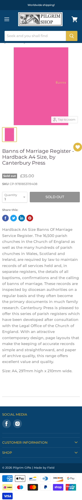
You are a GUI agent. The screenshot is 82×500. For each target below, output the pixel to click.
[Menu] (6, 19)
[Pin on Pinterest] (29, 218)
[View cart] (74, 19)
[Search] (71, 36)
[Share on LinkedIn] (21, 218)
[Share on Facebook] (5, 218)
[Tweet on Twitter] (13, 218)
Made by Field (44, 467)
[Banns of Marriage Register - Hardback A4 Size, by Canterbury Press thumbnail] (9, 135)
